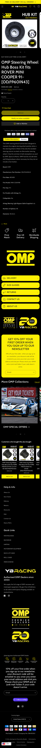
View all (37, 382)
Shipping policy (31, 742)
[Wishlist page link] (30, 6)
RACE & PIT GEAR (9, 553)
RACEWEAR (7, 540)
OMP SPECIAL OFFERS (15, 427)
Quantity (3, 97)
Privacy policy (11, 742)
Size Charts (7, 497)
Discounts (7, 510)
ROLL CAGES (8, 557)
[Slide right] (25, 52)
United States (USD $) (19, 719)
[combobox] (6, 743)
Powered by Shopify (22, 739)
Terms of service (21, 742)
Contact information (21, 745)
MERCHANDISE (9, 562)
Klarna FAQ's (8, 523)
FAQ (5, 514)
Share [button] (5, 224)
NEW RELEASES (9, 536)
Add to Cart (9, 476)
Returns (6, 505)
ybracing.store (13, 739)
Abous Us (7, 492)
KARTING (6, 544)
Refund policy (32, 739)
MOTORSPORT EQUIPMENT (12, 549)
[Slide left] (16, 52)
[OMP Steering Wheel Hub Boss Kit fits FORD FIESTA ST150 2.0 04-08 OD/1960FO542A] (9, 453)
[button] (2, 6)
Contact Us (7, 518)
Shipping (10, 89)
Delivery (6, 501)
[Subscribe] (33, 372)
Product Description (11, 139)
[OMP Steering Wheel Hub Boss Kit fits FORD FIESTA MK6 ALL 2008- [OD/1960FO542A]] (26, 453)
